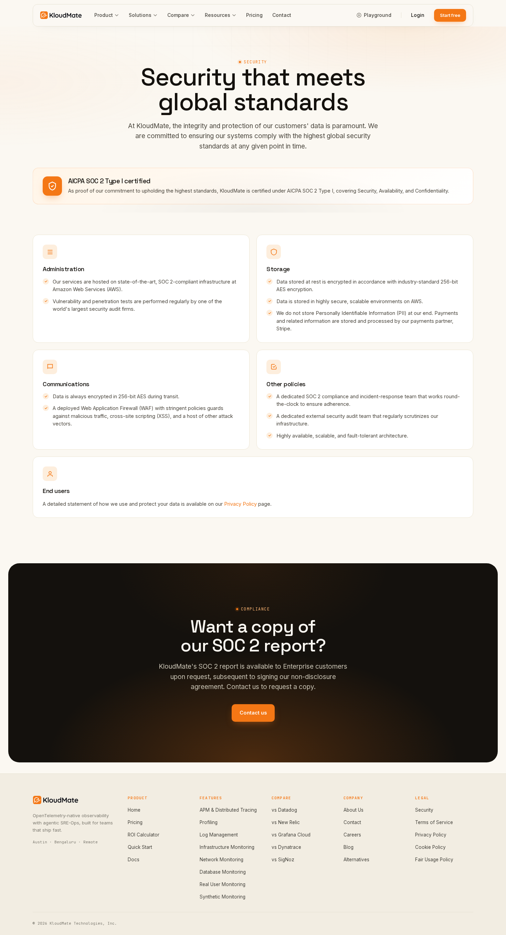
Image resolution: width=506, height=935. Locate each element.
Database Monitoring (223, 872)
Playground (377, 15)
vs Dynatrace (286, 847)
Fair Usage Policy (434, 859)
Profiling (209, 822)
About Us (353, 810)
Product (103, 15)
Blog (349, 847)
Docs (133, 859)
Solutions (140, 15)
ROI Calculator (143, 835)
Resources (217, 15)
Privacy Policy (240, 504)
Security (424, 810)
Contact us (253, 713)
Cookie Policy (430, 847)
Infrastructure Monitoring (227, 847)
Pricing (254, 15)
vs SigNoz (283, 859)
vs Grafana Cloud (291, 835)
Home (134, 810)
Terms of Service (434, 822)
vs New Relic (286, 822)
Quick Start (140, 847)
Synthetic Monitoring (222, 897)
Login (417, 15)
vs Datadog (284, 810)
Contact (281, 15)
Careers (352, 835)
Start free (450, 15)
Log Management (219, 835)
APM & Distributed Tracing (228, 810)
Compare (178, 15)
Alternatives (356, 859)
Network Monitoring (221, 859)
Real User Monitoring (222, 884)
